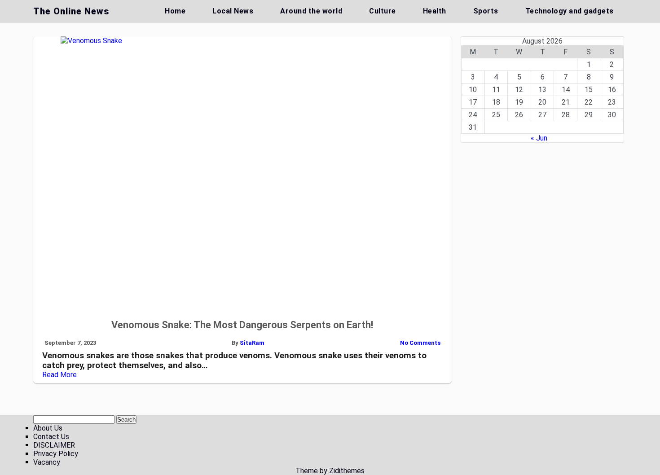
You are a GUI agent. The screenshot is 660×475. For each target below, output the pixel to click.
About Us (47, 428)
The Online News (71, 11)
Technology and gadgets (569, 11)
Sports (485, 11)
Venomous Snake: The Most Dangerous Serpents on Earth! (242, 324)
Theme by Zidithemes (330, 470)
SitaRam (252, 342)
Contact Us (51, 436)
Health (434, 11)
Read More (59, 374)
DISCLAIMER (54, 445)
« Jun (539, 138)
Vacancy (46, 462)
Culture (382, 11)
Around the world (311, 11)
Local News (232, 11)
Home (175, 11)
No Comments (420, 342)
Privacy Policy (55, 453)
